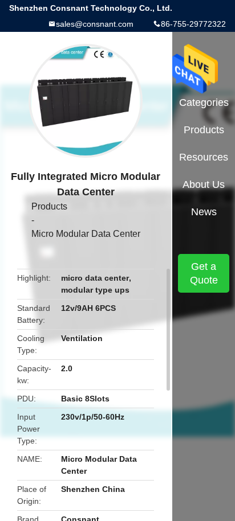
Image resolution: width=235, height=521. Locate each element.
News (204, 212)
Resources (203, 157)
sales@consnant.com (94, 23)
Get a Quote (204, 273)
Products (49, 206)
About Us (204, 184)
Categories (204, 102)
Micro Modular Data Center (85, 234)
